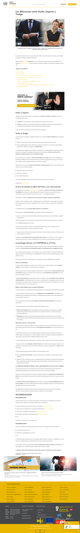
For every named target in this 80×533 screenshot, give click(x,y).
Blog (34, 4)
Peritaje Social (63, 499)
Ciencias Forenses (25, 183)
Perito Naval (10, 496)
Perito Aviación (64, 487)
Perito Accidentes (11, 487)
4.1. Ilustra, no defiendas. (22, 79)
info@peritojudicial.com (26, 515)
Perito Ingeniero (47, 406)
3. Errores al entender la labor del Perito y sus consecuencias (29, 75)
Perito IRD (62, 492)
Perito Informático (42, 414)
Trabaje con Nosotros (41, 514)
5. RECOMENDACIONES (21, 86)
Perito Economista (41, 411)
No (37, 531)
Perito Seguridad (28, 499)
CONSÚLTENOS (72, 4)
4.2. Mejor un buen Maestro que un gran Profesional (28, 81)
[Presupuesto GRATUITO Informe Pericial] (40, 101)
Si (42, 531)
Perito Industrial (11, 492)
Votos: (23, 454)
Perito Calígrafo (11, 489)
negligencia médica (34, 190)
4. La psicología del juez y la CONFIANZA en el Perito (28, 77)
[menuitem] (34, 4)
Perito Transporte (29, 501)
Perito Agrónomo (28, 487)
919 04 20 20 (24, 513)
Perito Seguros (46, 499)
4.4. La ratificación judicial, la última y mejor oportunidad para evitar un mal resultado (36, 84)
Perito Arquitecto (47, 487)
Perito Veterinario (47, 501)
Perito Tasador (11, 501)
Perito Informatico (29, 492)
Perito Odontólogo (29, 496)
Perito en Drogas (25, 63)
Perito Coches (28, 489)
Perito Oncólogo (48, 408)
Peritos (25, 61)
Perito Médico (45, 494)
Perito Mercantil (64, 494)
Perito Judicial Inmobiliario (14, 494)
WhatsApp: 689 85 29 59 (26, 518)
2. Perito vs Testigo (20, 73)
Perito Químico (11, 499)
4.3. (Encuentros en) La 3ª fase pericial (25, 83)
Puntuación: (18, 454)
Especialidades (39, 4)
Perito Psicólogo (46, 496)
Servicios (39, 512)
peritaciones (18, 16)
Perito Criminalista (47, 489)
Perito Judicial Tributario (31, 494)
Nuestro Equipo (40, 509)
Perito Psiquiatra (64, 496)
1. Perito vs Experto (20, 72)
